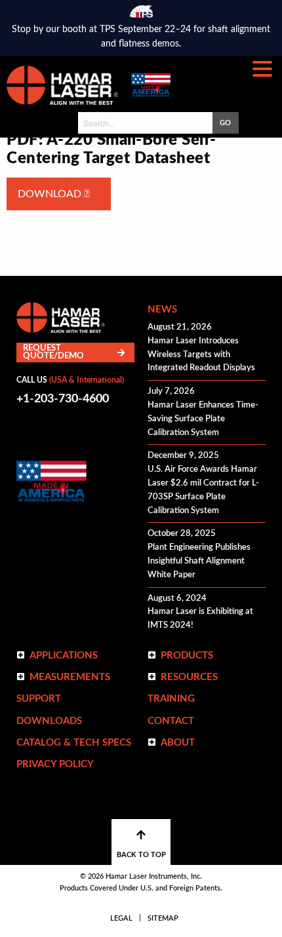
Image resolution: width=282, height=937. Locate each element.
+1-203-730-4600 (62, 399)
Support (38, 699)
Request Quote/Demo (53, 352)
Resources (189, 677)
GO (225, 122)
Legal (121, 918)
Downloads (49, 721)
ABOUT (178, 743)
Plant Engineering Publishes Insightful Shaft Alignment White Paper (199, 561)
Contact (171, 721)
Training (171, 699)
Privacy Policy (55, 764)
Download (51, 194)
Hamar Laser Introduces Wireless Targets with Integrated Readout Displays (201, 355)
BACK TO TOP (141, 854)
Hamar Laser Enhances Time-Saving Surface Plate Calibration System (203, 419)
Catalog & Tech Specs (73, 743)
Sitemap (163, 918)
